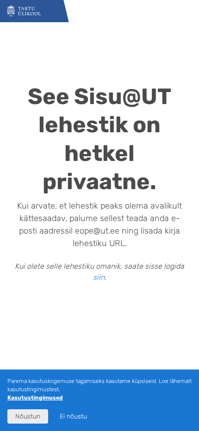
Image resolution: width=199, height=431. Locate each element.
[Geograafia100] (24, 11)
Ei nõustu (73, 416)
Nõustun (27, 416)
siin (99, 277)
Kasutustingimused (35, 397)
